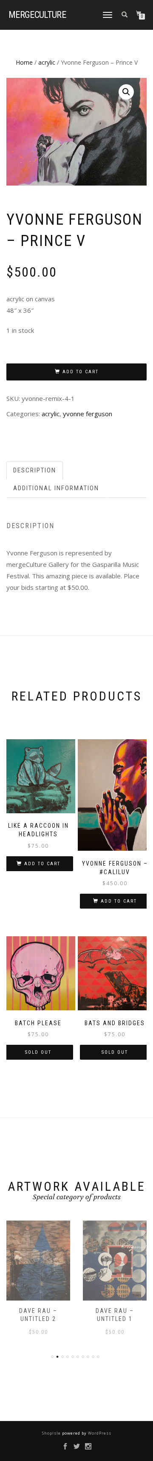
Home (24, 62)
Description (34, 470)
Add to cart (80, 372)
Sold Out (38, 1052)
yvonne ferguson (87, 413)
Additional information (56, 488)
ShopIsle (52, 1433)
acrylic (46, 62)
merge (37, 15)
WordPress (99, 1433)
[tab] (35, 470)
